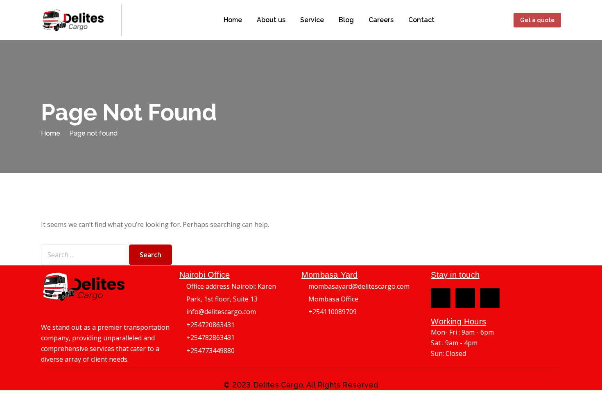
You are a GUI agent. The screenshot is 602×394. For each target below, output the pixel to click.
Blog (346, 20)
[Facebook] (440, 298)
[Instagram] (465, 298)
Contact (421, 20)
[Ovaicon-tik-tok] (490, 298)
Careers (381, 20)
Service (312, 20)
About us (271, 20)
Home (233, 20)
